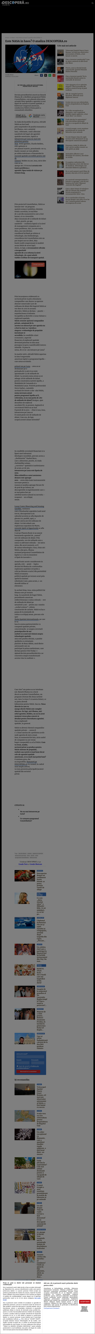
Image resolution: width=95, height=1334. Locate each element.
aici (19, 1319)
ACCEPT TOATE (85, 1301)
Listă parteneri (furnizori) (51, 1308)
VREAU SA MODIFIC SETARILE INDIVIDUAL (84, 1309)
